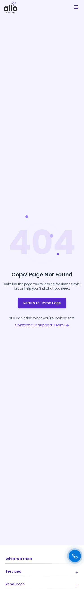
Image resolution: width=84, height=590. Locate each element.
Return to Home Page (42, 303)
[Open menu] (75, 7)
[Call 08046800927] (74, 556)
